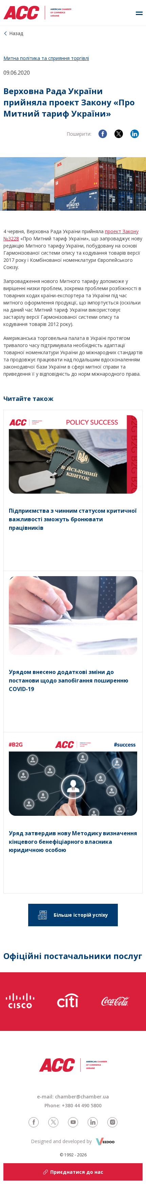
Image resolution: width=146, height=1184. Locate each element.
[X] (118, 134)
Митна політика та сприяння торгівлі (46, 58)
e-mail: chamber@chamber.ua (73, 1096)
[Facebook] (102, 134)
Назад (16, 33)
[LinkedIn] (134, 134)
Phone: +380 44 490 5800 (73, 1105)
